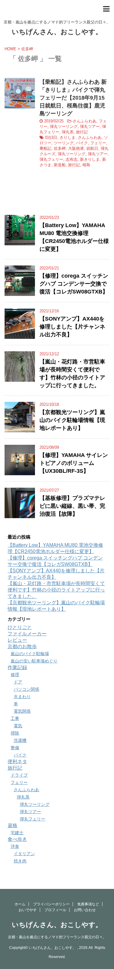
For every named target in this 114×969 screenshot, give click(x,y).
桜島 (86, 165)
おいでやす (28, 910)
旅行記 (82, 132)
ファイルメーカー (27, 633)
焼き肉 (20, 860)
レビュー (17, 640)
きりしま (67, 137)
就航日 (92, 148)
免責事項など (88, 904)
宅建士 (17, 832)
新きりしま (90, 159)
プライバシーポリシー (51, 904)
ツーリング (64, 143)
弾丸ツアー (90, 126)
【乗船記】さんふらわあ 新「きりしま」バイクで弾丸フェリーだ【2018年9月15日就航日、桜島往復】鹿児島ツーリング (73, 98)
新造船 (60, 165)
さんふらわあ (84, 121)
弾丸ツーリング (64, 126)
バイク (82, 143)
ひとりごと (20, 627)
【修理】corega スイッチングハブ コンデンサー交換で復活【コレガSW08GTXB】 (74, 284)
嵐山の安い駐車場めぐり (34, 660)
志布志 (72, 159)
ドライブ (19, 775)
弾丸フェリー (51, 159)
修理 (15, 674)
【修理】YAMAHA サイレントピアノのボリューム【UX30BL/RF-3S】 (74, 463)
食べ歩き (17, 839)
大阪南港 (76, 148)
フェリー (98, 143)
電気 (18, 725)
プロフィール (55, 910)
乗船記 (45, 148)
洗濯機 (20, 740)
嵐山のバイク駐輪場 (30, 653)
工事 (15, 718)
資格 (12, 825)
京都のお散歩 (22, 646)
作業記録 (17, 667)
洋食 (15, 846)
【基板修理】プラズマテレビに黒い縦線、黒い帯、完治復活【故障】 (72, 506)
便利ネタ (17, 761)
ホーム (20, 904)
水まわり (22, 696)
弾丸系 (68, 132)
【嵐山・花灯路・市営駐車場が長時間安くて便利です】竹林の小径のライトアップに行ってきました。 (56, 590)
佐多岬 (60, 148)
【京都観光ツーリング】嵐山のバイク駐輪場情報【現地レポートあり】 (72, 420)
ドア (18, 681)
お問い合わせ (85, 910)
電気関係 (22, 711)
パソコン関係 (26, 689)
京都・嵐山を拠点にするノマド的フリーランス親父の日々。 (57, 937)
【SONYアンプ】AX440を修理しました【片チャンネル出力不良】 (72, 327)
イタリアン (24, 853)
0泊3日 (51, 137)
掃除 (15, 733)
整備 (15, 747)
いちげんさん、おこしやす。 (57, 32)
